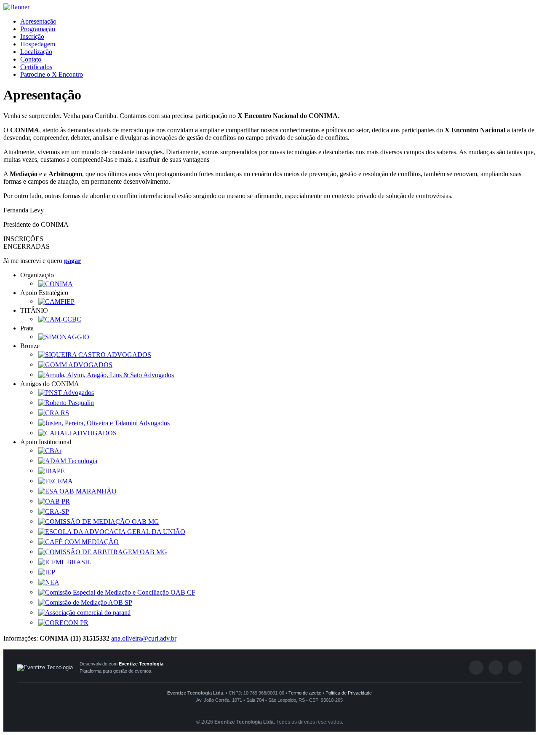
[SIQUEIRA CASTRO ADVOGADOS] (94, 354)
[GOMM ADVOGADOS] (75, 364)
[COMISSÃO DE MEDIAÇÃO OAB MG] (98, 521)
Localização (36, 51)
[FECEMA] (55, 480)
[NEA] (49, 581)
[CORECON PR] (63, 622)
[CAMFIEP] (56, 301)
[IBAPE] (51, 470)
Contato (30, 59)
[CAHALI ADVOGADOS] (77, 432)
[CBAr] (50, 450)
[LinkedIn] (495, 667)
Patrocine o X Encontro (51, 74)
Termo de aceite (304, 692)
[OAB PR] (54, 500)
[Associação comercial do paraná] (84, 612)
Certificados (36, 66)
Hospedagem (37, 44)
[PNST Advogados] (66, 392)
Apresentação (38, 21)
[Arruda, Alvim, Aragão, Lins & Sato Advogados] (106, 374)
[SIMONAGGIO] (64, 336)
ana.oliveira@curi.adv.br (143, 638)
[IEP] (46, 571)
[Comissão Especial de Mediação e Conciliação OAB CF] (117, 592)
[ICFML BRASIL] (65, 561)
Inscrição (32, 36)
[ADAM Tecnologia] (68, 460)
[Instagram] (515, 667)
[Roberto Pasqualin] (66, 402)
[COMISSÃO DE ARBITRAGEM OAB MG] (102, 551)
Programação (37, 28)
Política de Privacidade (349, 692)
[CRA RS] (53, 412)
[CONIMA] (55, 283)
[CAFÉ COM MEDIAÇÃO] (78, 541)
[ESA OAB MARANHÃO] (77, 490)
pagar (72, 260)
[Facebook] (476, 667)
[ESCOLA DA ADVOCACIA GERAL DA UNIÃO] (112, 531)
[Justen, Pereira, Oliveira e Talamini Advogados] (104, 422)
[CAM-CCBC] (60, 318)
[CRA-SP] (53, 511)
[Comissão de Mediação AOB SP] (85, 602)
